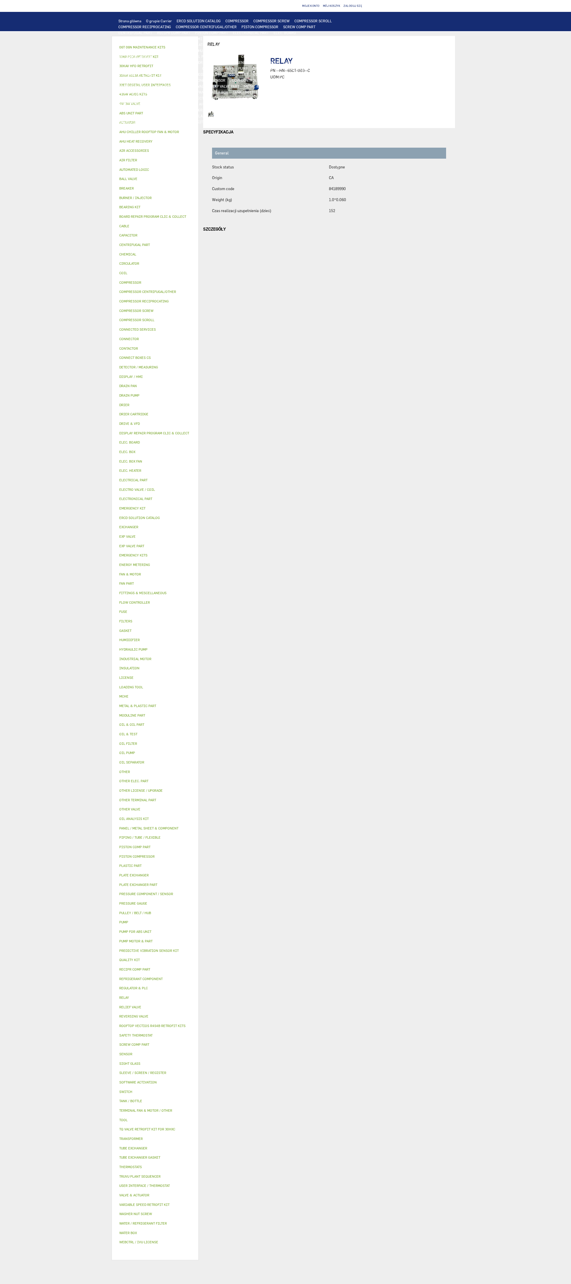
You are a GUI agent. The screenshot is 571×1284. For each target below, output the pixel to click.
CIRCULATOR (325, 68)
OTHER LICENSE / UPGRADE (187, 110)
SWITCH (289, 56)
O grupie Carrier (159, 21)
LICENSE (246, 104)
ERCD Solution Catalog (139, 518)
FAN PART (166, 56)
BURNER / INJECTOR (239, 122)
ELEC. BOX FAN (220, 62)
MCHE (123, 696)
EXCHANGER (166, 44)
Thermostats (130, 1167)
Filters (125, 621)
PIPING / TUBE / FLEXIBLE (252, 110)
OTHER (220, 110)
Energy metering (134, 565)
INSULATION (273, 92)
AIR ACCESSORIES (279, 98)
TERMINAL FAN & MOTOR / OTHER (292, 50)
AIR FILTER (309, 98)
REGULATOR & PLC (222, 39)
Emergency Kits (133, 555)
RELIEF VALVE (280, 80)
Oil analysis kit (134, 819)
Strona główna (129, 21)
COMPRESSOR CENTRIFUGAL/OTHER (206, 27)
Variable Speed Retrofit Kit (144, 1204)
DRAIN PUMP (299, 68)
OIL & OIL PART (211, 74)
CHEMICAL (288, 110)
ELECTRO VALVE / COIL (212, 98)
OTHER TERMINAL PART (239, 116)
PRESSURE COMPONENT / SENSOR (197, 80)
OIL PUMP (317, 74)
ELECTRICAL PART (194, 56)
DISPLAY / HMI (190, 39)
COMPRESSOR (237, 21)
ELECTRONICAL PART (251, 33)
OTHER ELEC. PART (217, 68)
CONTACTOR (251, 56)
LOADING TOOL (256, 39)
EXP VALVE (199, 86)
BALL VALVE (179, 98)
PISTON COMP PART (211, 33)
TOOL (212, 122)
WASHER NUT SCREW (281, 116)
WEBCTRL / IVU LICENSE (279, 104)
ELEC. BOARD (285, 33)
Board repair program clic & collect (152, 216)
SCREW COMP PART (299, 27)
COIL (185, 44)
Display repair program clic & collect (154, 433)
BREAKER (157, 62)
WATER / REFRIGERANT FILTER (144, 122)
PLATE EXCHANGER (210, 44)
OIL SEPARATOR (290, 74)
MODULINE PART (305, 122)
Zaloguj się (352, 5)
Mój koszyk (332, 5)
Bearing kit (129, 207)
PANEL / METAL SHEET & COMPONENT (149, 92)
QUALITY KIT (129, 128)
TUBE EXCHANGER (246, 44)
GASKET (125, 116)
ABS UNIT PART (274, 122)
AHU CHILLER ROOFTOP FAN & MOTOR (228, 50)
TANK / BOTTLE (245, 92)
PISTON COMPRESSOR (259, 27)
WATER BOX (218, 92)
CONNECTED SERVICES (137, 68)
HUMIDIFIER (129, 104)
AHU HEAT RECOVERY (216, 104)
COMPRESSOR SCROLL (313, 21)
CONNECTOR (293, 62)
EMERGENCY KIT (189, 122)
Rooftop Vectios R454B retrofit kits (152, 1026)
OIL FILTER (262, 74)
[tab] (155, 132)
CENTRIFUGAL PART (135, 33)
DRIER (302, 80)
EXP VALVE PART (226, 86)
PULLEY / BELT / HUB (319, 110)
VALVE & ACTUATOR (305, 92)
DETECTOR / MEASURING (294, 39)
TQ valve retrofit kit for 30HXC (147, 1129)
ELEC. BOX (325, 56)
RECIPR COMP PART (173, 33)
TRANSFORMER (131, 62)
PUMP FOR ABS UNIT (176, 74)
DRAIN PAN (194, 92)
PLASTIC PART (301, 86)
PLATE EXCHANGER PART (287, 44)
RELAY (271, 56)
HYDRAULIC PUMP (267, 68)
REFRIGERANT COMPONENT (141, 80)
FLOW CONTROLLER (246, 80)
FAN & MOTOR (179, 50)
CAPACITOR (193, 62)
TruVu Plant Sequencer (140, 1176)
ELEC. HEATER (267, 62)
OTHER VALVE (247, 98)
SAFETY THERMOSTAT (179, 68)
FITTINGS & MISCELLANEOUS (189, 116)
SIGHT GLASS (148, 116)
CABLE (306, 56)
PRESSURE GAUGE (160, 128)
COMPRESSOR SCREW (271, 21)
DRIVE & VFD (225, 56)
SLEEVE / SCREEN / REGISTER (169, 104)
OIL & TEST (238, 74)
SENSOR (243, 62)
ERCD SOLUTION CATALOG (199, 21)
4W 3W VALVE (129, 98)
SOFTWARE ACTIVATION (138, 110)
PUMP (243, 68)
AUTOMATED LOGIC (134, 44)
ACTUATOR (155, 98)
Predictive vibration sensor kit (149, 950)
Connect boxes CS (135, 357)
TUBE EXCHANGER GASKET (140, 50)
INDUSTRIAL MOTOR (135, 56)
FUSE (174, 62)
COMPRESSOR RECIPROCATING (144, 27)
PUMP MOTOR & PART (136, 74)
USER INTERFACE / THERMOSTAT (145, 39)
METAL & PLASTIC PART (264, 86)
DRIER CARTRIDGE (134, 86)
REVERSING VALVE (170, 86)
